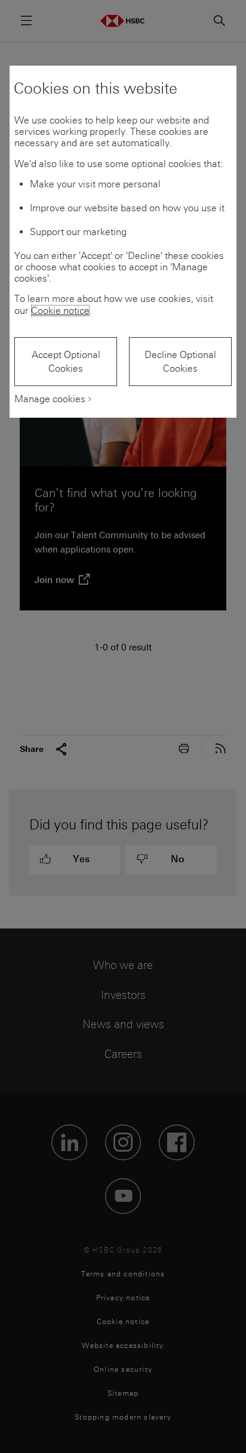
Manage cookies (49, 399)
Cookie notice (60, 310)
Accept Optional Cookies (66, 361)
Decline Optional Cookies (180, 361)
